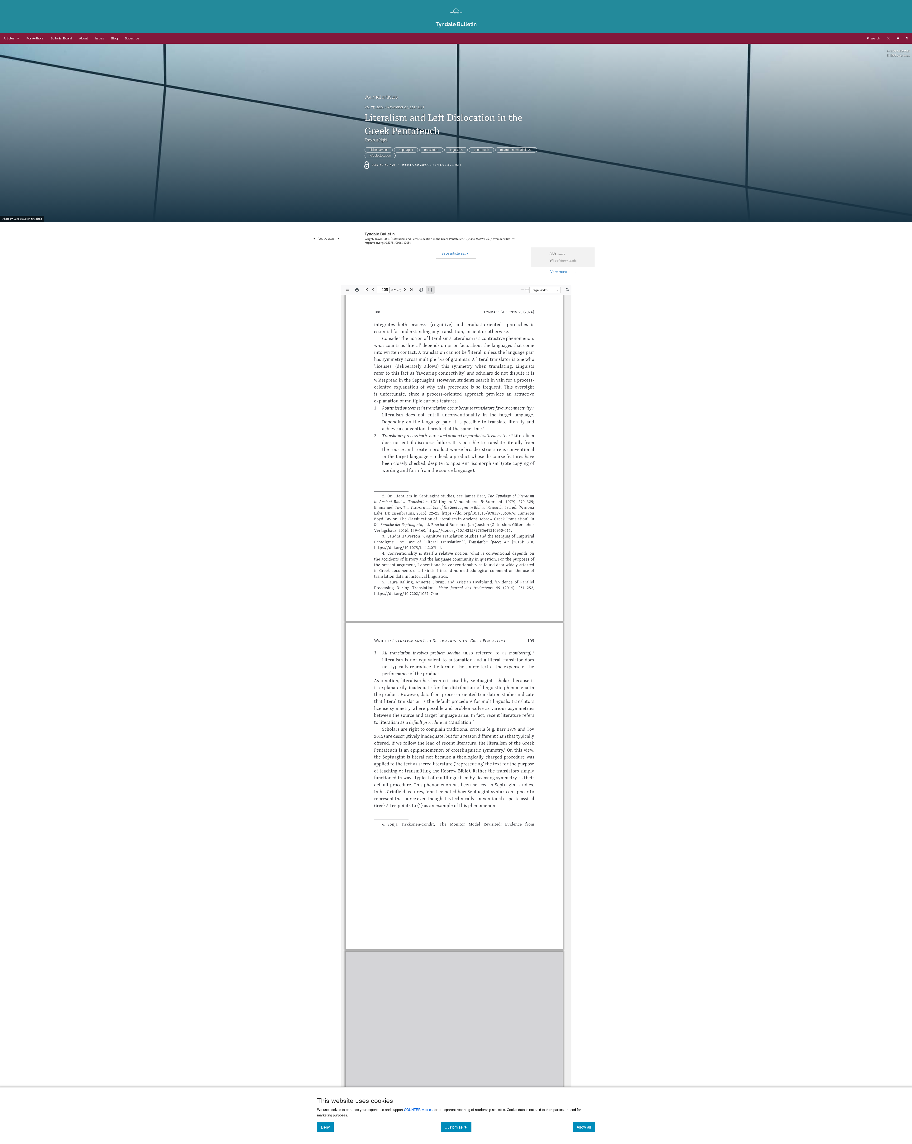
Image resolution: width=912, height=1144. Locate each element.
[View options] (348, 289)
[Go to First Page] (366, 289)
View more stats (562, 272)
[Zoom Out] (522, 290)
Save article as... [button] (455, 253)
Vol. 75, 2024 (374, 107)
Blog (114, 38)
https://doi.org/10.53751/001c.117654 (431, 165)
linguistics (456, 150)
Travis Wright (376, 140)
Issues (99, 38)
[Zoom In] (527, 290)
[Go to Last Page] (411, 289)
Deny (327, 1127)
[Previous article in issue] (314, 238)
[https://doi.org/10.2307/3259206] (470, 870)
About (83, 38)
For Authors (34, 38)
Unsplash (36, 218)
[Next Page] (405, 289)
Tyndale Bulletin (380, 234)
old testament (379, 150)
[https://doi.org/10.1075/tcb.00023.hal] (482, 853)
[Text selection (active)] (430, 290)
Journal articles (381, 97)
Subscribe (132, 38)
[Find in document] (567, 290)
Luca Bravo (20, 218)
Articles (9, 38)
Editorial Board (61, 38)
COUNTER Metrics (418, 1109)
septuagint (406, 150)
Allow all (586, 1127)
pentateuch (481, 150)
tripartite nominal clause (516, 150)
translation (431, 150)
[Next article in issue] (338, 238)
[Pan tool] (421, 290)
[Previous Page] (373, 289)
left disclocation (380, 155)
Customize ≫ (458, 1127)
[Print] (357, 290)
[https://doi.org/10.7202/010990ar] (520, 830)
